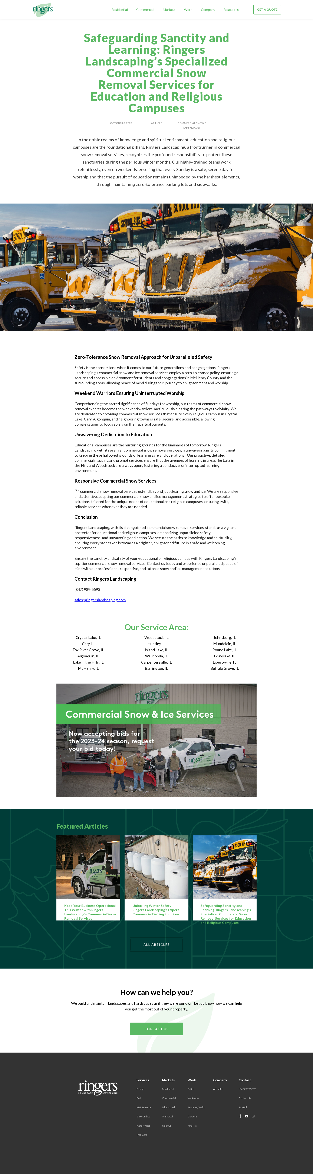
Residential (120, 9)
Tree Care (141, 1134)
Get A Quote (267, 9)
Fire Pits (192, 1125)
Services (142, 1080)
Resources (231, 9)
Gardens (192, 1116)
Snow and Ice (143, 1116)
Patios (191, 1089)
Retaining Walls (196, 1107)
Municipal (167, 1116)
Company (208, 9)
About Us (218, 1089)
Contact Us (157, 1029)
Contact (245, 1080)
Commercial (145, 9)
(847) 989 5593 (247, 1089)
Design (140, 1089)
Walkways (193, 1098)
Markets (169, 9)
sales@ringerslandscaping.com (100, 599)
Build (139, 1098)
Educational (168, 1107)
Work (188, 9)
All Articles (157, 944)
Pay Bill (243, 1107)
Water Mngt (143, 1125)
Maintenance (143, 1107)
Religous (166, 1125)
